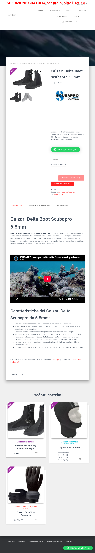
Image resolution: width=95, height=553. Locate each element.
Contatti (77, 16)
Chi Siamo (11, 542)
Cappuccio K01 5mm (69, 447)
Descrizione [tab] (17, 205)
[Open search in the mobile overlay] (74, 23)
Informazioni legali (36, 542)
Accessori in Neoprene (31, 63)
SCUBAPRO (58, 195)
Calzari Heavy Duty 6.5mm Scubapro (25, 447)
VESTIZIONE (19, 63)
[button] (40, 72)
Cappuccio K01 (69, 444)
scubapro (56, 359)
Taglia (55, 160)
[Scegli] (36, 453)
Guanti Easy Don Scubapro (26, 514)
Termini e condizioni (54, 542)
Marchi (40, 10)
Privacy (68, 542)
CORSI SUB (82, 10)
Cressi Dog (69, 10)
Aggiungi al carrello (70, 178)
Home (12, 63)
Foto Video (54, 10)
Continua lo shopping (62, 184)
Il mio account (62, 16)
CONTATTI (21, 542)
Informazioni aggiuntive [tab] (39, 205)
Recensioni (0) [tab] (62, 205)
